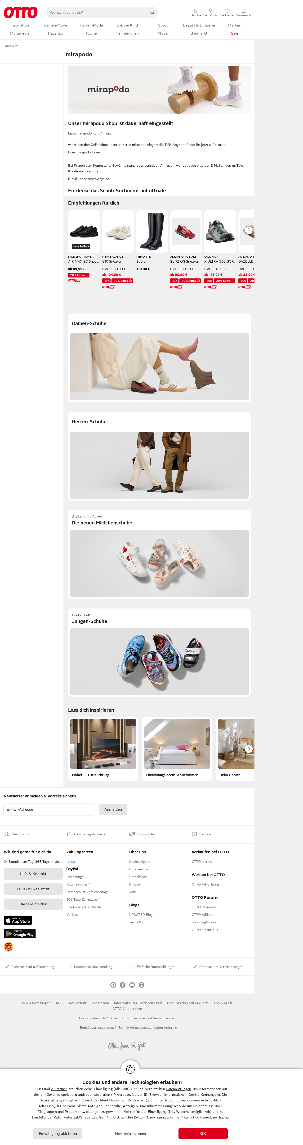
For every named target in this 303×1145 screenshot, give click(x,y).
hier (102, 1117)
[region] (151, 1107)
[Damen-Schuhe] (159, 357)
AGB (59, 1003)
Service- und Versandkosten (154, 1018)
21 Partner (59, 1089)
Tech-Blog (136, 922)
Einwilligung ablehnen (58, 1134)
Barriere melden (33, 904)
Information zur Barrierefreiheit (138, 1003)
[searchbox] (96, 12)
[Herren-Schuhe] (159, 456)
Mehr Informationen (130, 1134)
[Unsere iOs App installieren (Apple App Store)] (18, 920)
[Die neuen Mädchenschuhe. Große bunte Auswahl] (159, 554)
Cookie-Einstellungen (34, 1003)
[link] (8, 947)
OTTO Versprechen (127, 1009)
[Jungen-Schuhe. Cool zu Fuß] (159, 652)
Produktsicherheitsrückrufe (188, 1003)
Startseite (11, 46)
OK (203, 1134)
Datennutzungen (178, 1089)
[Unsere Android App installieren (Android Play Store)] (20, 933)
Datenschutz (77, 1003)
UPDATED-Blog (141, 915)
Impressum (100, 1003)
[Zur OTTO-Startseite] (21, 12)
